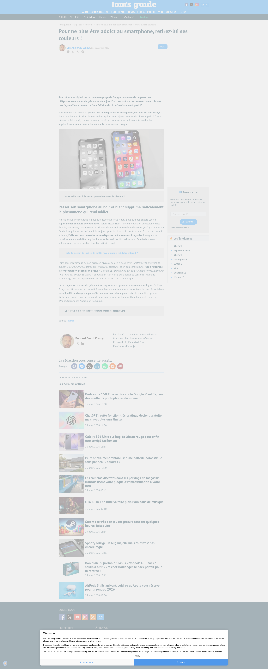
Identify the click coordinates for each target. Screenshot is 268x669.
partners (57, 638)
